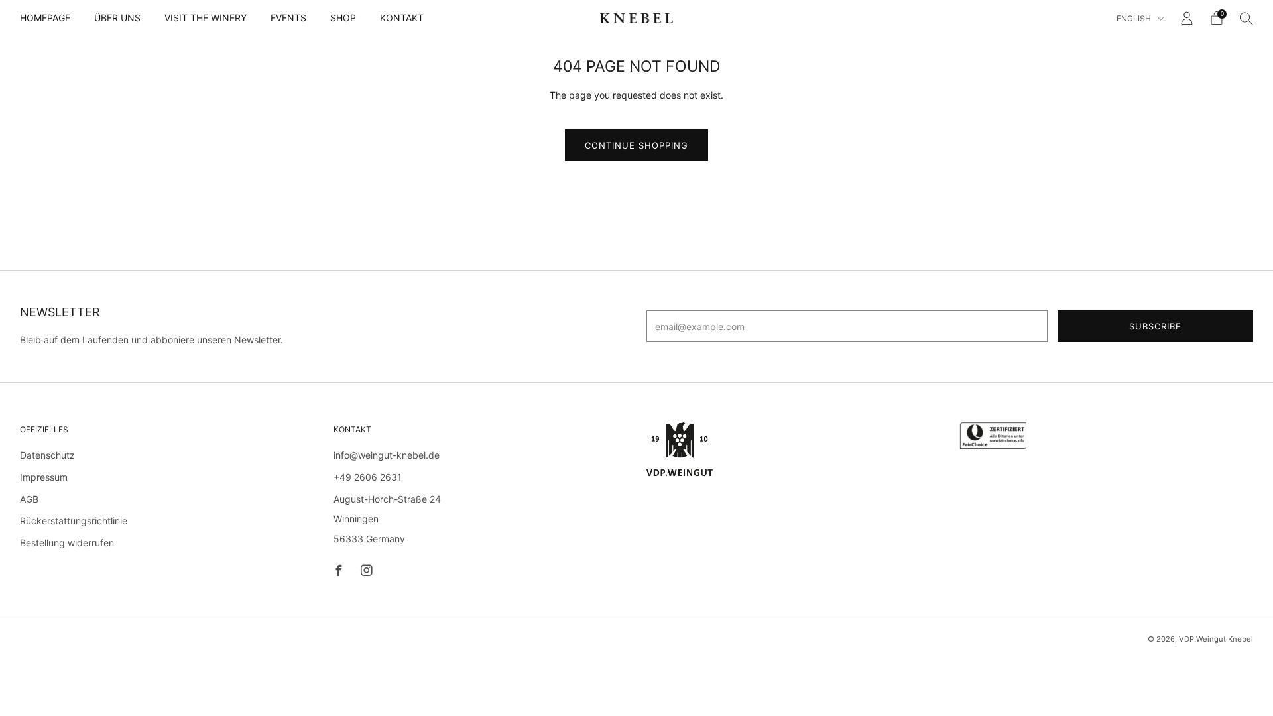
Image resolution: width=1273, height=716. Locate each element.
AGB (29, 499)
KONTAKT (402, 17)
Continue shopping (636, 145)
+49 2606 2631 (367, 477)
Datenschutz (47, 455)
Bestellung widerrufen (67, 542)
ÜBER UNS (117, 17)
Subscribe (1155, 326)
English (1135, 18)
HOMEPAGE (45, 17)
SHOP (343, 17)
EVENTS (288, 17)
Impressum (44, 477)
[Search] (1246, 18)
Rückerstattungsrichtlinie (73, 520)
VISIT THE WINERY (205, 17)
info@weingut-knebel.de (386, 455)
